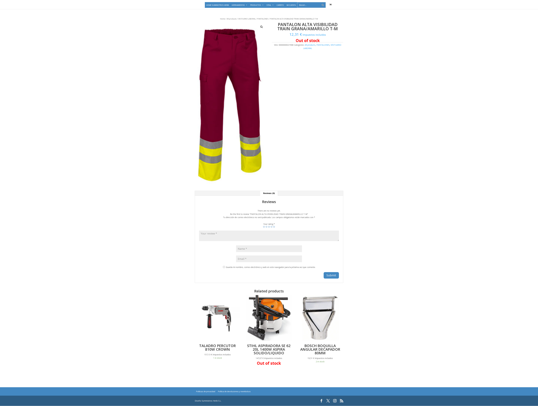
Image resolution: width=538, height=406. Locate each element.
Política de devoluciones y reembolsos (234, 391)
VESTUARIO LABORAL (247, 19)
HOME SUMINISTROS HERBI (217, 5)
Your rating (269, 224)
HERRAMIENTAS (238, 5)
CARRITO (280, 5)
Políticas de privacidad (205, 391)
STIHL (268, 5)
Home (222, 19)
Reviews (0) (269, 193)
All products (232, 19)
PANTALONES (262, 19)
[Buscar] (323, 5)
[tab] (269, 193)
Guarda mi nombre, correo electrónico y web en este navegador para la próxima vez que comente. (271, 267)
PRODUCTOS (255, 5)
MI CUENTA (291, 5)
